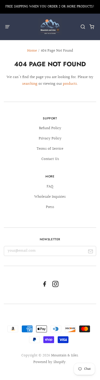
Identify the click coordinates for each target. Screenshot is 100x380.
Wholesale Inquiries (50, 197)
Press (50, 207)
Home (32, 51)
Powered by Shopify (49, 362)
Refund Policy (50, 128)
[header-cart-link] (91, 27)
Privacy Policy (50, 138)
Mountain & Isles (64, 355)
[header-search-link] (82, 27)
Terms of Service (50, 149)
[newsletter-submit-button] (90, 252)
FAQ (50, 186)
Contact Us (50, 159)
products (70, 84)
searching (29, 84)
